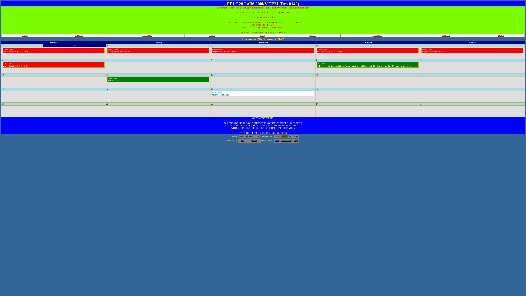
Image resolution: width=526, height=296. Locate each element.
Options (254, 141)
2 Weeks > (377, 35)
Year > (501, 35)
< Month (79, 35)
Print (242, 141)
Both (290, 136)
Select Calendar (286, 141)
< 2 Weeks (147, 35)
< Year (25, 35)
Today (262, 35)
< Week (212, 35)
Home (277, 141)
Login (296, 141)
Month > (446, 35)
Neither (296, 136)
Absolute (277, 136)
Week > (313, 35)
